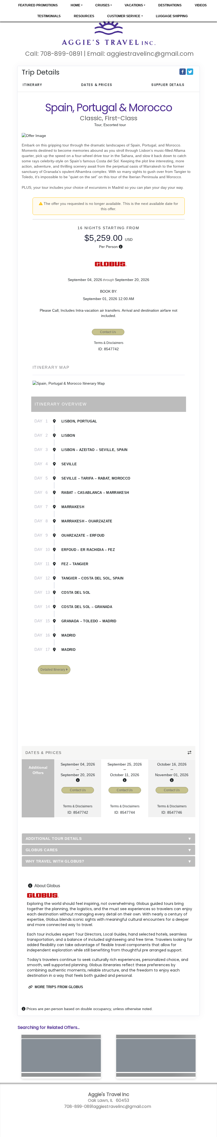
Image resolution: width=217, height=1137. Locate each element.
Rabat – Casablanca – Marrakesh (95, 493)
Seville (69, 464)
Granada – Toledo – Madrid (88, 621)
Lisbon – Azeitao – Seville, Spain (94, 450)
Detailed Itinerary (53, 669)
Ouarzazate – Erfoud (83, 535)
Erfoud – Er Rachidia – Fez (88, 550)
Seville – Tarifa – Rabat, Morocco (95, 478)
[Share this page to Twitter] (190, 71)
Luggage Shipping (172, 16)
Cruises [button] (102, 5)
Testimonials (49, 16)
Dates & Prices (96, 84)
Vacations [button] (134, 5)
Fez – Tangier (74, 564)
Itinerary (32, 84)
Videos (201, 5)
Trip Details (41, 72)
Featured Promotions (38, 5)
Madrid (68, 635)
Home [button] (75, 5)
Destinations (170, 5)
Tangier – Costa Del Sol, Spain (92, 578)
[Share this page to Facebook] (182, 71)
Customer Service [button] (123, 16)
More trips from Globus (58, 987)
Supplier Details (168, 84)
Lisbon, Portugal (79, 421)
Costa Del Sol (76, 593)
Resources (84, 16)
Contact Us (108, 332)
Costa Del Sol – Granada (86, 607)
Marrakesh (72, 507)
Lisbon (68, 436)
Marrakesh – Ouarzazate (86, 521)
